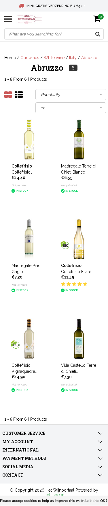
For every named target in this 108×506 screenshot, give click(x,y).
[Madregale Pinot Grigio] (29, 239)
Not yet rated (19, 185)
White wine (54, 57)
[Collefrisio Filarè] (79, 239)
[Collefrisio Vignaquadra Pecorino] (29, 339)
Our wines (29, 57)
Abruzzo (89, 57)
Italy (73, 57)
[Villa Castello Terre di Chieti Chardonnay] (79, 339)
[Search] (97, 34)
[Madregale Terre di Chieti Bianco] (79, 139)
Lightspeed (54, 494)
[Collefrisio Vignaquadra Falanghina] (29, 139)
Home (10, 57)
